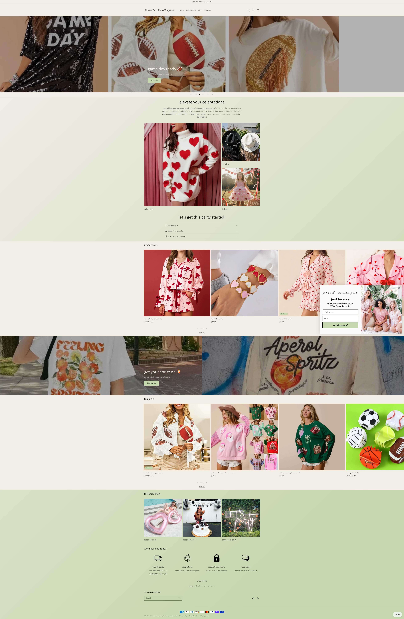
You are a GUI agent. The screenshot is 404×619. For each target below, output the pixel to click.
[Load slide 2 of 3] (199, 94)
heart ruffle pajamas (285, 319)
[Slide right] (206, 328)
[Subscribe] (179, 598)
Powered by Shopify (162, 616)
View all (202, 332)
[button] (191, 10)
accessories (149, 540)
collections (198, 586)
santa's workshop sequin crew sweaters (223, 473)
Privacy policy (183, 616)
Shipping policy (204, 616)
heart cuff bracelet (217, 319)
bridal (224, 164)
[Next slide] (207, 94)
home (191, 586)
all (205, 586)
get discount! (340, 325)
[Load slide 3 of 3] (202, 94)
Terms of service (193, 616)
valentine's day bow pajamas (153, 319)
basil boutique (152, 616)
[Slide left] (197, 328)
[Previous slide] (191, 94)
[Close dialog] (399, 288)
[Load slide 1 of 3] (196, 94)
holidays (147, 209)
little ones (226, 209)
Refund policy (173, 616)
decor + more (188, 540)
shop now (154, 80)
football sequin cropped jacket (153, 473)
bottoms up (151, 383)
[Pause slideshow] (213, 94)
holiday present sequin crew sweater (290, 473)
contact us (211, 586)
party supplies (228, 540)
